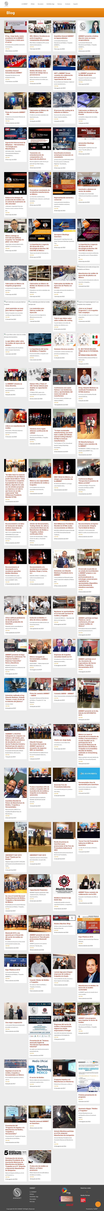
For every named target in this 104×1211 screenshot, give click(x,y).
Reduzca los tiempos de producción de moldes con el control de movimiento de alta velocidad (15, 201)
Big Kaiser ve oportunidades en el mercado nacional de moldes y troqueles (64, 614)
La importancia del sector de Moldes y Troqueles (39, 350)
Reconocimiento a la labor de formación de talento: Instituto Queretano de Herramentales (14, 527)
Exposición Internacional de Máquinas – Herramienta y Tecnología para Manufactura (15, 146)
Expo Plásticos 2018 (85, 937)
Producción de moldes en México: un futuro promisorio (39, 1168)
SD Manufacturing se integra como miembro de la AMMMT (87, 444)
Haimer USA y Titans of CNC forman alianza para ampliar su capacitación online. (39, 387)
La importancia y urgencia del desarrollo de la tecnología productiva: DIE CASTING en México (39, 247)
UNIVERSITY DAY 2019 (38, 855)
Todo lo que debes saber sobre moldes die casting (63, 319)
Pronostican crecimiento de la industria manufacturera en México (40, 192)
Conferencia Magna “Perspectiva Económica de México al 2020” (88, 481)
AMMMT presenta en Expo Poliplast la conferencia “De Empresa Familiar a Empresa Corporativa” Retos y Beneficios (15, 659)
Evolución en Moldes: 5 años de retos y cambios (38, 619)
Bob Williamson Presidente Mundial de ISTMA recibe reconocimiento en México (63, 526)
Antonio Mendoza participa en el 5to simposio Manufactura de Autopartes (64, 1133)
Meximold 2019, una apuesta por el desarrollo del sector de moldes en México (14, 936)
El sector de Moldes (37, 1077)
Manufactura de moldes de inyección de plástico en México (88, 275)
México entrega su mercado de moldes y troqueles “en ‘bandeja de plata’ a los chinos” (14, 239)
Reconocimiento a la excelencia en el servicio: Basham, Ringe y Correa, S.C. (39, 570)
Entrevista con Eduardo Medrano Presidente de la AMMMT (63, 573)
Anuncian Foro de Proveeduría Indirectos (62, 786)
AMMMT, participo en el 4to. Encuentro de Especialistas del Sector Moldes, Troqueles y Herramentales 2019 (87, 663)
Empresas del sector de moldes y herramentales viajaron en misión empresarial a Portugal (63, 1027)
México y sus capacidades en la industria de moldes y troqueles (39, 483)
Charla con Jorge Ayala (62, 740)
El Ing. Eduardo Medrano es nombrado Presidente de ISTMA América (88, 390)
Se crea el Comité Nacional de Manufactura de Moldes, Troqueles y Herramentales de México (15, 899)
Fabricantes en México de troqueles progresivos (14, 285)
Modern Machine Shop (62, 924)
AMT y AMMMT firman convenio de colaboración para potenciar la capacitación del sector (63, 76)
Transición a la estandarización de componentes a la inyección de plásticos (38, 156)
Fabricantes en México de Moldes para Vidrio (39, 111)
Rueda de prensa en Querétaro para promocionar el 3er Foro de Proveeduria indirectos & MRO (64, 846)
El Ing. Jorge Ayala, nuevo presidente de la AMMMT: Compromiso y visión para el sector (14, 39)
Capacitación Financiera (38, 890)
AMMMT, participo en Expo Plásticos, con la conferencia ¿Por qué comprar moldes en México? (88, 622)
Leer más (7, 48)
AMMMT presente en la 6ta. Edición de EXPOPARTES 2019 (88, 713)
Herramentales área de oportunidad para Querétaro (88, 783)
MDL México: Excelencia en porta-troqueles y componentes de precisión (40, 38)
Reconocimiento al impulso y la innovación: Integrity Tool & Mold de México (88, 526)
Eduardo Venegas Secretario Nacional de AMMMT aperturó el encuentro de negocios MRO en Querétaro (38, 746)
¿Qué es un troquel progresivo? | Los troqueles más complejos (88, 310)
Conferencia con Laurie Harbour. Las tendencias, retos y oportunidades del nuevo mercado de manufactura (63, 392)
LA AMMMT (25, 4)
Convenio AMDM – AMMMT (64, 694)
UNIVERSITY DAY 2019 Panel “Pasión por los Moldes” (13, 857)
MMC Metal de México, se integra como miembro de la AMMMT (63, 479)
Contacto (67, 4)
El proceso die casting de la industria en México (64, 111)
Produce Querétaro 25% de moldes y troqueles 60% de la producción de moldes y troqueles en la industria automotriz (39, 791)
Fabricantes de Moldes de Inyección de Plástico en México (63, 286)
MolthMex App (50, 4)
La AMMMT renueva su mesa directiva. (13, 385)
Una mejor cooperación (13, 1022)
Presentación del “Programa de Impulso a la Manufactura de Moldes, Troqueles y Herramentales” (14, 1130)
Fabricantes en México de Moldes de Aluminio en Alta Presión (39, 286)
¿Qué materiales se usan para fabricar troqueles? (14, 309)
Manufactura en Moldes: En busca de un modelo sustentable (88, 988)
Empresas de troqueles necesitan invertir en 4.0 (63, 656)
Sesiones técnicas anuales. (64, 349)
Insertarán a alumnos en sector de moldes (87, 190)
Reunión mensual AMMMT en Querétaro (39, 1122)
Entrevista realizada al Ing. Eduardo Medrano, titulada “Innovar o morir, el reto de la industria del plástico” (14, 698)
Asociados (40, 4)
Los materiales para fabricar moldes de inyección (37, 310)
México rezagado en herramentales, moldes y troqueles (39, 659)
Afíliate (33, 4)
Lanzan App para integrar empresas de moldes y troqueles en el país (63, 974)
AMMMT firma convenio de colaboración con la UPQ (88, 893)
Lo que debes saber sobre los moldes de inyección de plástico (15, 343)
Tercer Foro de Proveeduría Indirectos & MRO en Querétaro (88, 843)
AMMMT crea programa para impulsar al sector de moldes (87, 1020)
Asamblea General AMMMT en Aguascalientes (64, 37)
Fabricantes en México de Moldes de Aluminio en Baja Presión (88, 112)
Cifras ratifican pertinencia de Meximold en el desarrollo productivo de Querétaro (15, 621)
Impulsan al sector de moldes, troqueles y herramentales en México (14, 1073)
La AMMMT (33, 1192)
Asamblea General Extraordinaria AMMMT (13, 72)
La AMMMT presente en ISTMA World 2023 (87, 74)
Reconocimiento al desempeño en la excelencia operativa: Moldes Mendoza (13, 570)
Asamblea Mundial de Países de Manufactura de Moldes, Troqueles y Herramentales (14, 804)
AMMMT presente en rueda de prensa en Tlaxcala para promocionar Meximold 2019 (39, 938)
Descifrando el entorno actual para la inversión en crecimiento (63, 155)
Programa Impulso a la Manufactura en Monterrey (64, 1081)
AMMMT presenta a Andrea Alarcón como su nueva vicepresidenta (88, 38)
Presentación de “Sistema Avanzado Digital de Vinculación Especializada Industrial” (39, 1044)
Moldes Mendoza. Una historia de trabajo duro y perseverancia (39, 73)
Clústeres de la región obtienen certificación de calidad (39, 431)
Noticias (60, 4)
